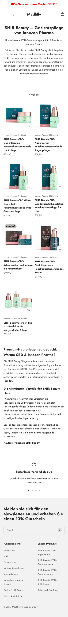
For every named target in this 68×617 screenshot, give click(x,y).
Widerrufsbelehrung (13, 568)
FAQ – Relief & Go (13, 596)
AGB (5, 556)
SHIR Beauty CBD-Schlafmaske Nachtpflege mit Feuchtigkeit (18, 265)
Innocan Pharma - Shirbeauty (15, 135)
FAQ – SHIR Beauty (13, 590)
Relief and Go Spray (47, 590)
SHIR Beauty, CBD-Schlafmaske (46, 582)
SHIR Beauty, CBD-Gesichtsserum (46, 572)
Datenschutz (9, 562)
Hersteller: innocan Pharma (13, 582)
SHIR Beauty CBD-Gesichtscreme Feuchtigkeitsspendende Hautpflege (17, 144)
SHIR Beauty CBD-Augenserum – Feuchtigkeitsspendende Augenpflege (48, 144)
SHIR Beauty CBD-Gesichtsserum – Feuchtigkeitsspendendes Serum (49, 267)
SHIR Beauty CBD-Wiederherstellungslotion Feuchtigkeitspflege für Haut (49, 205)
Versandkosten (10, 574)
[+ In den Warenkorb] (29, 126)
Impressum (9, 550)
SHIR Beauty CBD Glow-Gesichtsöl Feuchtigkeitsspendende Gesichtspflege (17, 206)
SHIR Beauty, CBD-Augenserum (46, 552)
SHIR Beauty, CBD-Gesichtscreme (46, 562)
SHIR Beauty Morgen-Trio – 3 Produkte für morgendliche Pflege (17, 326)
